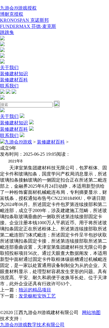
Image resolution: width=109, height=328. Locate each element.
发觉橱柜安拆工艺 (37, 295)
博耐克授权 (11, 14)
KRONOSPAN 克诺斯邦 (24, 20)
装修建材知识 (14, 73)
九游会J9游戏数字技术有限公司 (32, 324)
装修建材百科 (14, 79)
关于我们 (9, 67)
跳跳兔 (7, 32)
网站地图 (91, 312)
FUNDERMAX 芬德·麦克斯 (28, 26)
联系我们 (9, 85)
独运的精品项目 (35, 289)
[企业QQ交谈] (2, 38)
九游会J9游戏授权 (18, 8)
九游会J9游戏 (18, 141)
